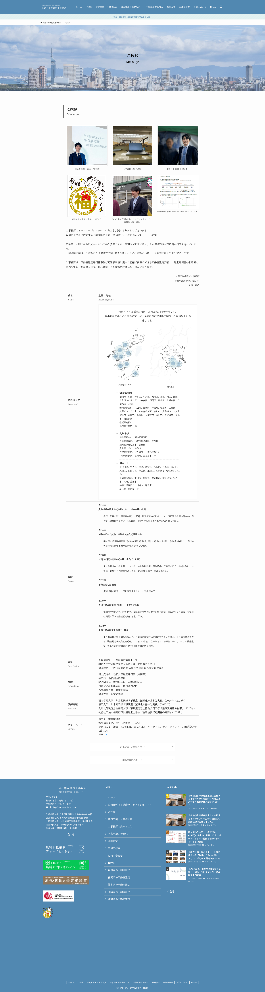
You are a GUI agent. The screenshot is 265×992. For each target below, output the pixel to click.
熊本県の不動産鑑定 (119, 884)
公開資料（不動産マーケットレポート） (130, 804)
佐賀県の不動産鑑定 (119, 877)
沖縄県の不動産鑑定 (119, 899)
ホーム (111, 797)
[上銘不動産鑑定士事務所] (53, 7)
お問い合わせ (115, 855)
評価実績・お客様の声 (120, 819)
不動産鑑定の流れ (118, 833)
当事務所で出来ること (120, 826)
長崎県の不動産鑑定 (119, 892)
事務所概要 (114, 848)
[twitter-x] (69, 834)
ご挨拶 (111, 812)
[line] (73, 834)
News (111, 863)
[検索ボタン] (221, 7)
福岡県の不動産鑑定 (119, 870)
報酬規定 (113, 841)
